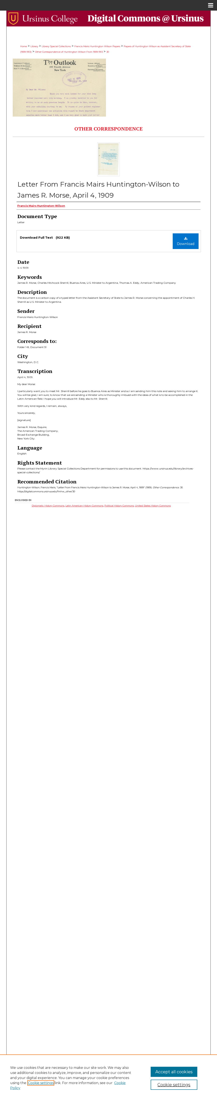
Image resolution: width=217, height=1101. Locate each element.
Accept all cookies (174, 1071)
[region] (108, 1077)
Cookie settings (41, 1083)
